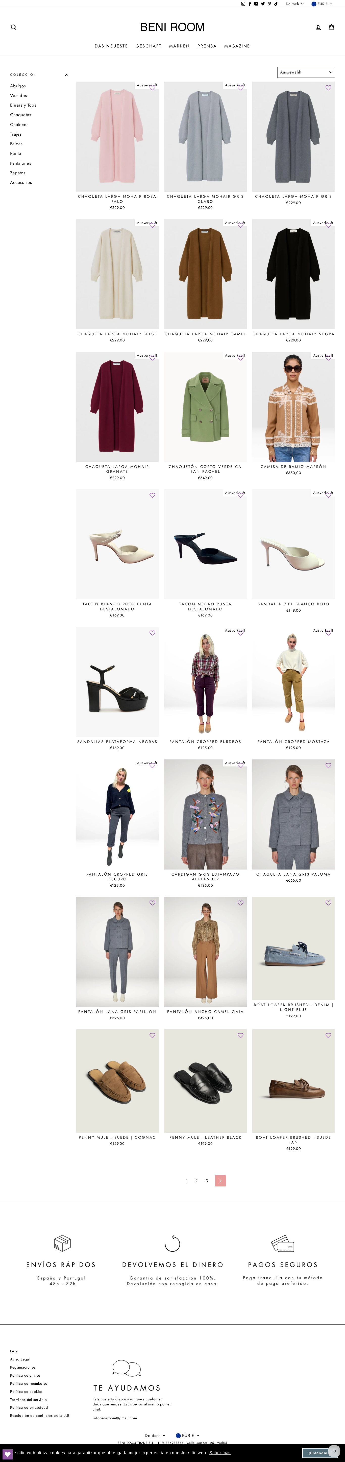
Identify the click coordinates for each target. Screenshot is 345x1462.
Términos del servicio (28, 1399)
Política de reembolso (28, 1383)
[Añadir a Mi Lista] (152, 88)
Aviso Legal (20, 1359)
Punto (15, 153)
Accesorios (21, 182)
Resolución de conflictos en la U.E (39, 1415)
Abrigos (18, 86)
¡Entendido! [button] (320, 1453)
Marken (179, 46)
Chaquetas (20, 115)
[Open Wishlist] (8, 1454)
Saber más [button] (220, 1453)
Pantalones (20, 163)
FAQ (14, 1351)
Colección (23, 74)
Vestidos (18, 95)
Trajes (16, 134)
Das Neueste (111, 46)
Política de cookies (26, 1391)
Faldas (16, 144)
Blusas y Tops (23, 105)
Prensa (207, 46)
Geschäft (148, 46)
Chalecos (19, 124)
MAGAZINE (237, 46)
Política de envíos (25, 1375)
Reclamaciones (23, 1367)
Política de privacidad (29, 1407)
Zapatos (18, 173)
